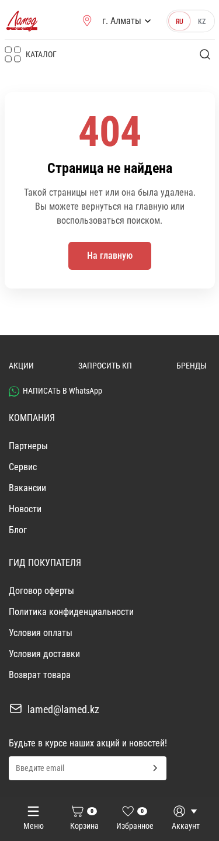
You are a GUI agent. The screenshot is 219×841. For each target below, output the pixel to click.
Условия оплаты (40, 632)
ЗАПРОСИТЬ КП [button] (105, 365)
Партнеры (28, 445)
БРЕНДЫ (191, 365)
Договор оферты (41, 590)
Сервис (23, 466)
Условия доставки (44, 653)
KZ (202, 21)
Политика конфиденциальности (71, 611)
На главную (110, 255)
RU (179, 21)
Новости (25, 509)
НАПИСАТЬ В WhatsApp (62, 390)
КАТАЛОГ (41, 54)
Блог (18, 530)
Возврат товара (40, 674)
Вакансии (27, 488)
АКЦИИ (21, 365)
